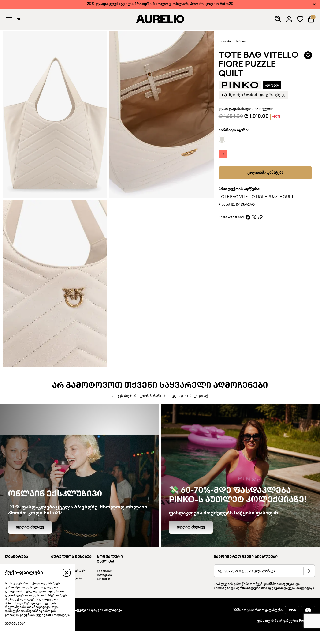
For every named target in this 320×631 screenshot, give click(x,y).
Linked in (103, 579)
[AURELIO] (160, 19)
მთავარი (225, 41)
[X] (254, 217)
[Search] (278, 19)
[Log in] (289, 19)
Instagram (104, 575)
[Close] (314, 4)
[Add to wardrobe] (308, 55)
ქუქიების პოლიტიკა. (53, 615)
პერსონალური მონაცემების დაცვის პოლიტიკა (275, 588)
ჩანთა (241, 41)
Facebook (104, 571)
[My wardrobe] (300, 19)
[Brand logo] (240, 85)
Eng (18, 19)
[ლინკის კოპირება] (260, 217)
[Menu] (9, 19)
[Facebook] (248, 217)
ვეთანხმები (15, 624)
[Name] (223, 139)
